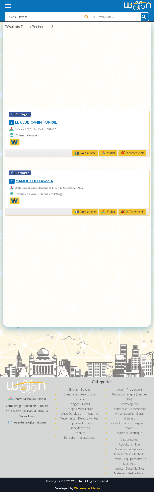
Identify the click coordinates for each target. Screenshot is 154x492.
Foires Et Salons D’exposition (129, 423)
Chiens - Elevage (79, 389)
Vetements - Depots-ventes (79, 418)
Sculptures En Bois (79, 423)
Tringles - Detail (79, 404)
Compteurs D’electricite (79, 394)
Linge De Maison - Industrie (79, 413)
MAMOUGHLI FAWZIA (32, 180)
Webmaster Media (87, 488)
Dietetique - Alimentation (130, 409)
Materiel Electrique (129, 433)
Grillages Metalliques (79, 409)
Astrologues (129, 404)
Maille (129, 428)
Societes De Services (129, 449)
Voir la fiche (87, 153)
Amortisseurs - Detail (129, 413)
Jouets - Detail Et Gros (130, 468)
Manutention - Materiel (129, 454)
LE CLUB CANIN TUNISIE (34, 122)
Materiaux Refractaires (129, 473)
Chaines (129, 418)
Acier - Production (129, 389)
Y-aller (110, 153)
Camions (79, 399)
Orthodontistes (79, 428)
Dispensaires (130, 440)
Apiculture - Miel (130, 444)
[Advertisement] (77, 70)
